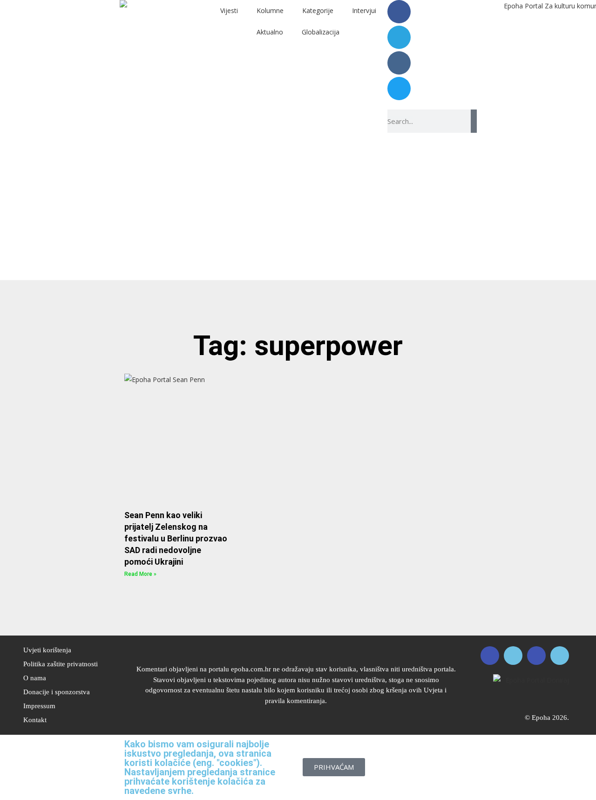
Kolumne (270, 10)
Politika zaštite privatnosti (60, 664)
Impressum (39, 706)
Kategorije (317, 10)
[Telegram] (399, 37)
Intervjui (364, 10)
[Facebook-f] (399, 11)
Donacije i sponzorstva (56, 692)
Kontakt (35, 720)
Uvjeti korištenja (47, 650)
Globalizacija (320, 31)
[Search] (474, 121)
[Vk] (399, 63)
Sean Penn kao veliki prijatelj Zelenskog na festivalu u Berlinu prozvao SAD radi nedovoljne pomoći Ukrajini (175, 538)
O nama (34, 678)
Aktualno (270, 31)
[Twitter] (399, 88)
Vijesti (229, 10)
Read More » (140, 574)
